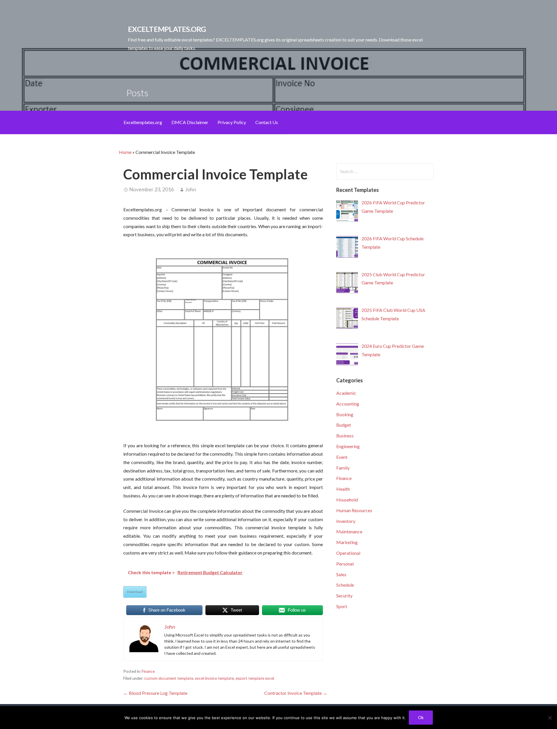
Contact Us (266, 122)
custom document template (168, 678)
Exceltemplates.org (143, 122)
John (190, 189)
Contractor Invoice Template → (295, 693)
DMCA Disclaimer (189, 122)
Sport (341, 606)
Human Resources (354, 510)
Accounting (347, 403)
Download (135, 592)
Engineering (348, 446)
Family (343, 467)
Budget (343, 425)
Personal (345, 563)
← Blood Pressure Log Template (155, 693)
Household (347, 499)
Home (125, 152)
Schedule (345, 585)
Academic (346, 393)
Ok (421, 717)
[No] (550, 718)
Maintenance (349, 531)
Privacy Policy (232, 122)
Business (345, 435)
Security (344, 595)
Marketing (347, 542)
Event (342, 457)
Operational (348, 553)
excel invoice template (214, 678)
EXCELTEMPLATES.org (167, 29)
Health (343, 489)
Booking (344, 414)
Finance (148, 671)
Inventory (345, 521)
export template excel (255, 678)
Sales (341, 574)
